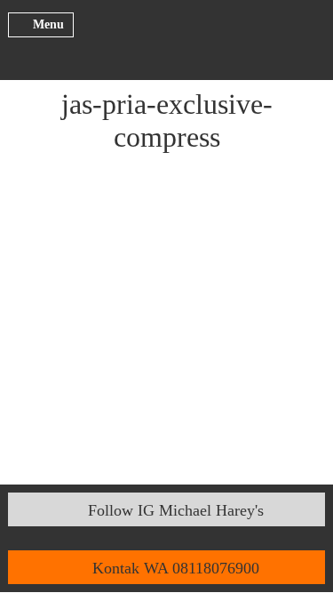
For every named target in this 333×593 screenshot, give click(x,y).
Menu (48, 24)
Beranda (166, 37)
